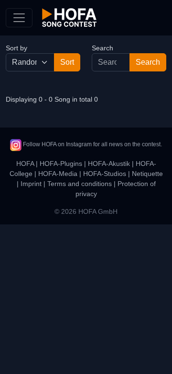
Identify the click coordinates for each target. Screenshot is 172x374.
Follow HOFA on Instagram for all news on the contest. (92, 144)
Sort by (16, 48)
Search (102, 48)
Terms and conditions (79, 183)
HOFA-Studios (104, 173)
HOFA (25, 163)
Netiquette (147, 173)
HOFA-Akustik (109, 163)
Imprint (31, 183)
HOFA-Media (57, 173)
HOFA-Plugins (61, 163)
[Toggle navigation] (19, 17)
